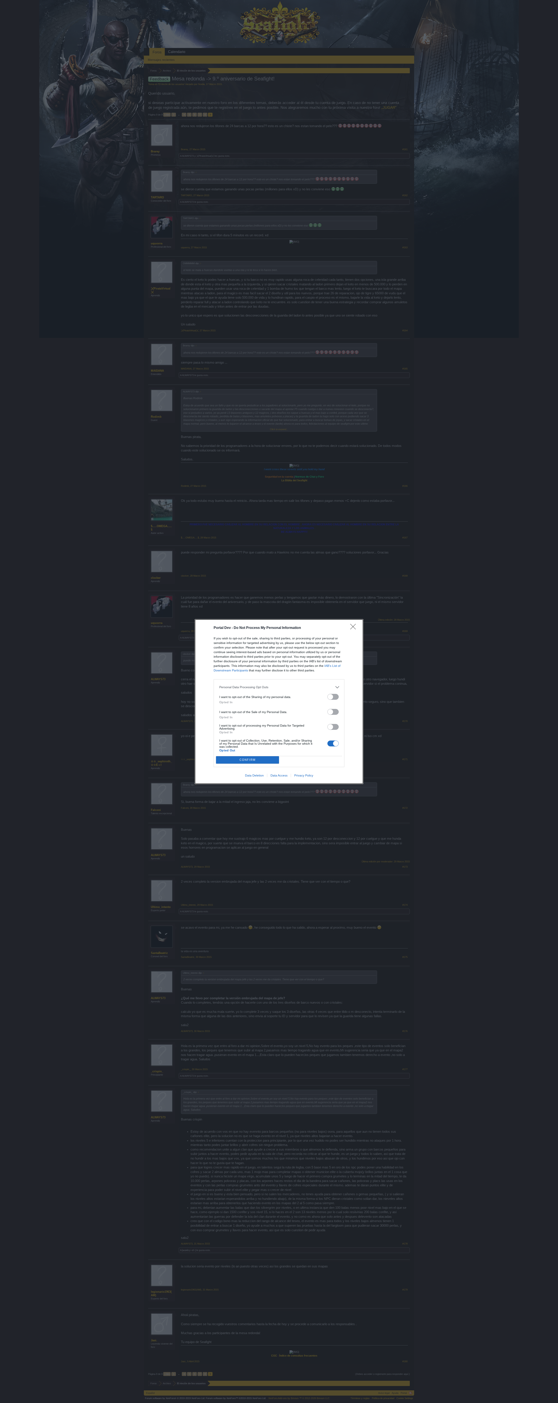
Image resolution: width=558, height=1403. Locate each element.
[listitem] (279, 687)
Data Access (279, 775)
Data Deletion (254, 775)
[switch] (333, 697)
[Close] (354, 628)
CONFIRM (248, 759)
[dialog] (279, 702)
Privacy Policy (303, 775)
